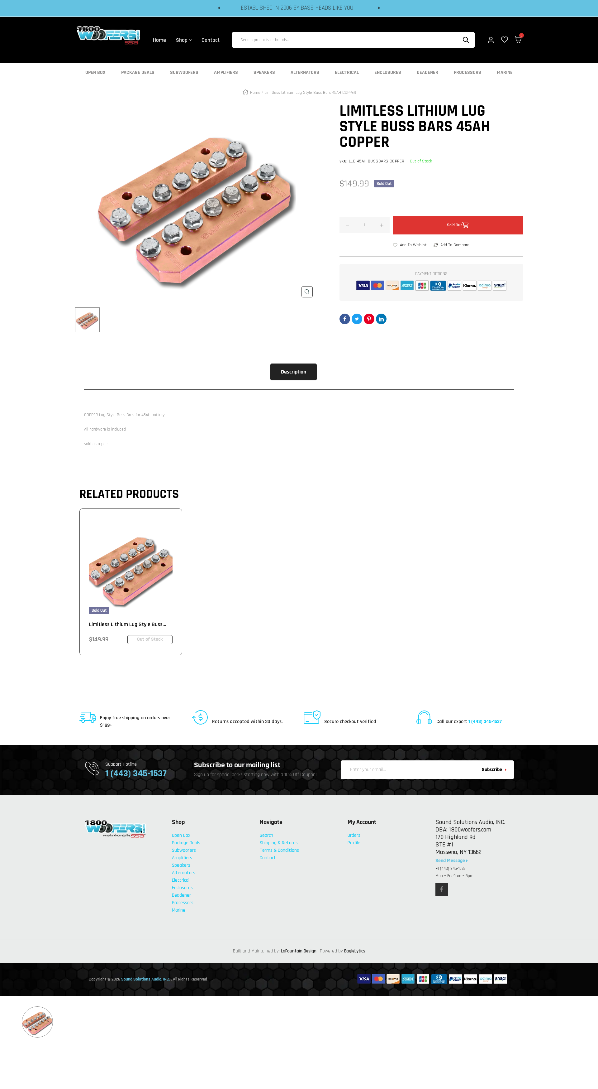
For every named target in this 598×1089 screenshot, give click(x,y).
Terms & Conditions (279, 850)
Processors (467, 72)
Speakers (264, 72)
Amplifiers (226, 72)
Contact (268, 858)
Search (266, 835)
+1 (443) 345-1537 (450, 868)
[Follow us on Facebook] (441, 889)
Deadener (427, 72)
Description (293, 371)
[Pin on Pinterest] (369, 319)
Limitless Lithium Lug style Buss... (127, 624)
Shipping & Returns (279, 843)
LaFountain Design (298, 951)
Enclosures (387, 72)
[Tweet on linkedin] (381, 319)
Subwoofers (184, 72)
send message (450, 861)
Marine (505, 72)
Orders (354, 835)
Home (255, 92)
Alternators (305, 72)
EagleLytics (354, 951)
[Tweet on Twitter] (357, 319)
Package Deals (137, 72)
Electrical (347, 72)
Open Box (95, 72)
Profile (354, 843)
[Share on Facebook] (344, 319)
